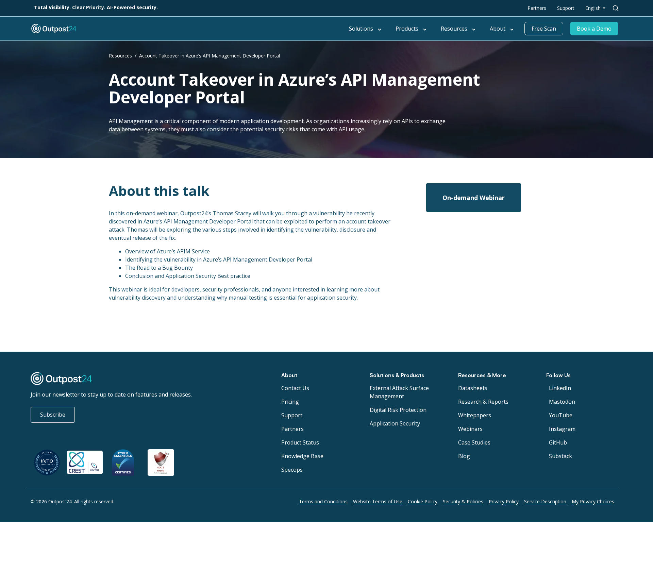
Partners (537, 8)
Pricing (290, 401)
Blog (464, 456)
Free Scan (544, 28)
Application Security (395, 423)
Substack (560, 456)
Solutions (361, 28)
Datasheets (472, 388)
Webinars (470, 429)
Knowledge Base (302, 456)
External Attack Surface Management (399, 392)
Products (407, 28)
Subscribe (52, 414)
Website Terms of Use (377, 501)
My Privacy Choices (593, 501)
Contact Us (295, 388)
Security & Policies (463, 501)
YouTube (560, 415)
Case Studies (474, 442)
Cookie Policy (422, 501)
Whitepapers (474, 415)
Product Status (300, 442)
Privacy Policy (504, 501)
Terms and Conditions (323, 501)
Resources (454, 28)
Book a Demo (594, 28)
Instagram (562, 429)
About (497, 28)
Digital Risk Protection (398, 410)
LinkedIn (560, 388)
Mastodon (562, 401)
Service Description (545, 501)
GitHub (558, 442)
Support (565, 8)
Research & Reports (483, 401)
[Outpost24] (124, 28)
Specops (292, 469)
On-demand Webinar (473, 198)
